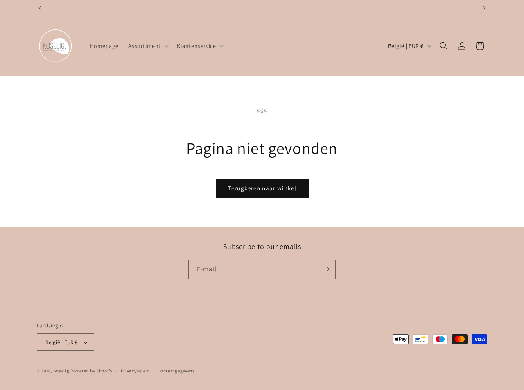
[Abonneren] (326, 269)
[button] (147, 45)
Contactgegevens (176, 371)
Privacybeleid (135, 371)
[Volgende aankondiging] (484, 8)
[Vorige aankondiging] (40, 8)
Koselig (62, 371)
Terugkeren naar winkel (262, 188)
